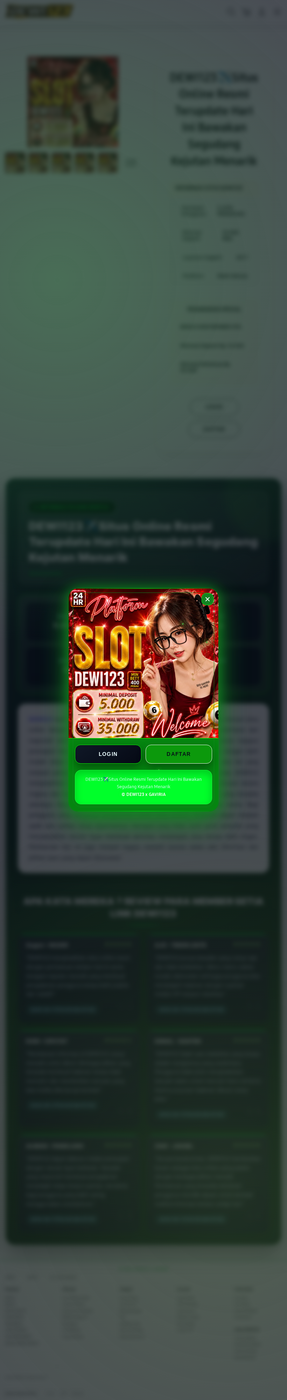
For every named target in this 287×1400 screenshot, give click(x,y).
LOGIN (108, 754)
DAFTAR (179, 754)
